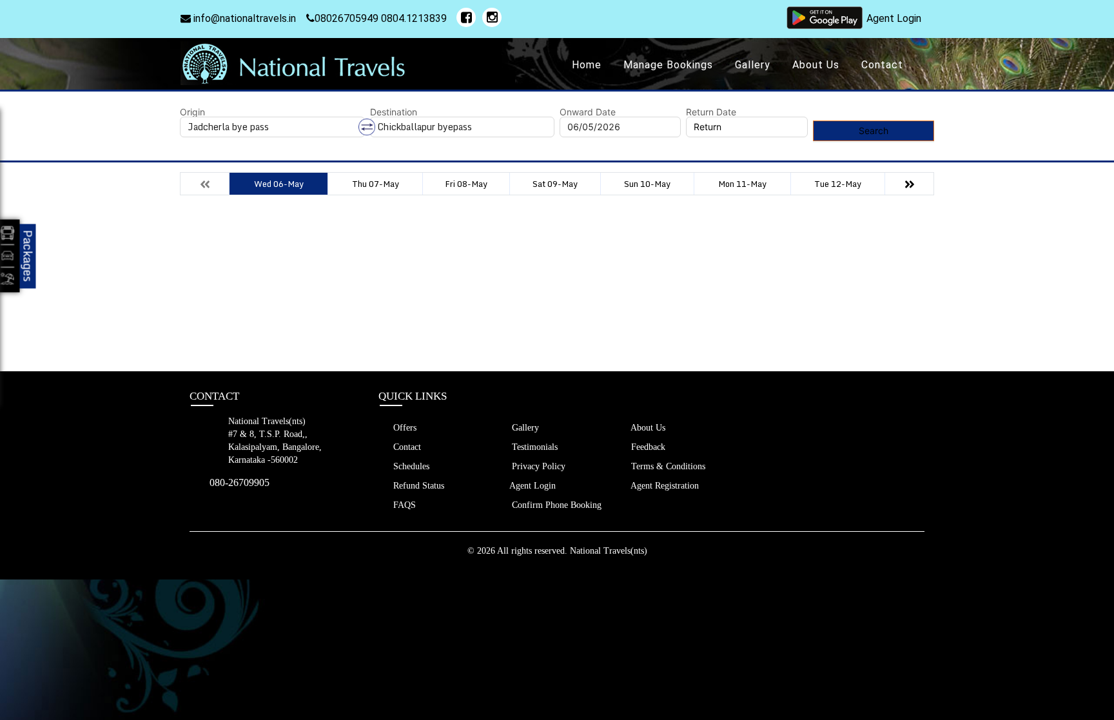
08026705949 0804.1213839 (381, 18)
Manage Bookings (668, 65)
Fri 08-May (466, 184)
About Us (815, 65)
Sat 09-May (555, 184)
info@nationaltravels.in (243, 18)
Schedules (410, 466)
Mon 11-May (742, 184)
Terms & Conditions (667, 466)
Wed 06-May (279, 184)
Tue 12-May (837, 184)
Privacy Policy (537, 466)
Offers (403, 428)
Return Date (711, 112)
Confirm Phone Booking (555, 505)
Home (586, 65)
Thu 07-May (375, 184)
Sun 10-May (647, 184)
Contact (882, 65)
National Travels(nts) (608, 551)
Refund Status (417, 486)
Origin (192, 112)
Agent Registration (664, 486)
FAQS (403, 505)
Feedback (647, 447)
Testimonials (533, 447)
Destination (393, 112)
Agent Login (893, 18)
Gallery (752, 65)
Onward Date (588, 112)
